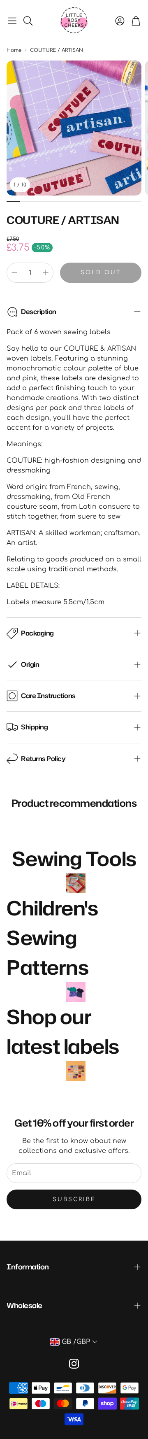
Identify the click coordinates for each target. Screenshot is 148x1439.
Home (14, 50)
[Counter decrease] (14, 272)
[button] (12, 21)
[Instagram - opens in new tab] (74, 1364)
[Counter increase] (45, 272)
